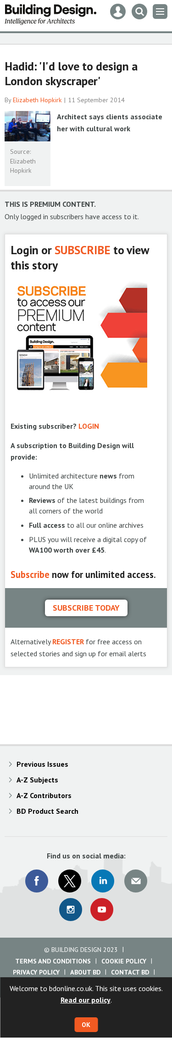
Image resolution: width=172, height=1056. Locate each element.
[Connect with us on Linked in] (103, 881)
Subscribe (30, 574)
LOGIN (88, 426)
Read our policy (86, 999)
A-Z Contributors (44, 795)
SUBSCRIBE (83, 249)
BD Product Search (47, 811)
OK (86, 1025)
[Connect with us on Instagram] (71, 910)
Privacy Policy (36, 972)
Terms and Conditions (53, 961)
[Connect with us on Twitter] (70, 881)
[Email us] (136, 881)
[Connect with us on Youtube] (102, 910)
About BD (85, 972)
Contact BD (130, 972)
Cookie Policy (123, 961)
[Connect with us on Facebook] (37, 881)
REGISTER (68, 641)
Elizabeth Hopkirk (37, 100)
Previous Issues (42, 764)
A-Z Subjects (37, 779)
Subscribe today (86, 607)
